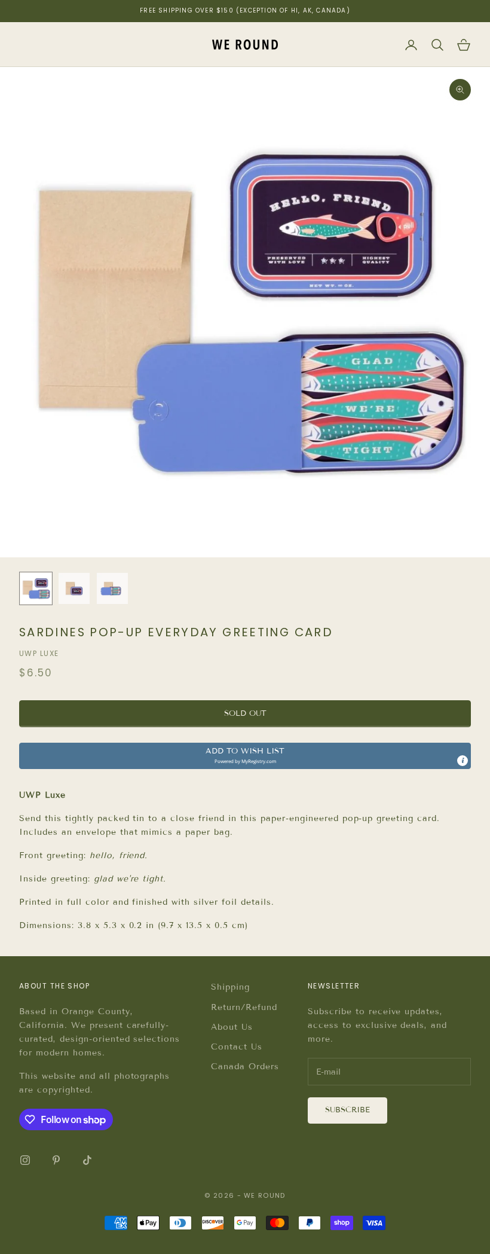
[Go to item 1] (36, 588)
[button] (245, 756)
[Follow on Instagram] (25, 1160)
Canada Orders (245, 1066)
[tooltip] (462, 760)
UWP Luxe (39, 653)
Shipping (230, 987)
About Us (232, 1027)
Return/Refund (244, 1007)
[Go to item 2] (74, 588)
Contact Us (236, 1047)
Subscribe (347, 1110)
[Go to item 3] (112, 588)
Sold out (245, 713)
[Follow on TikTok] (87, 1160)
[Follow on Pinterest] (56, 1160)
